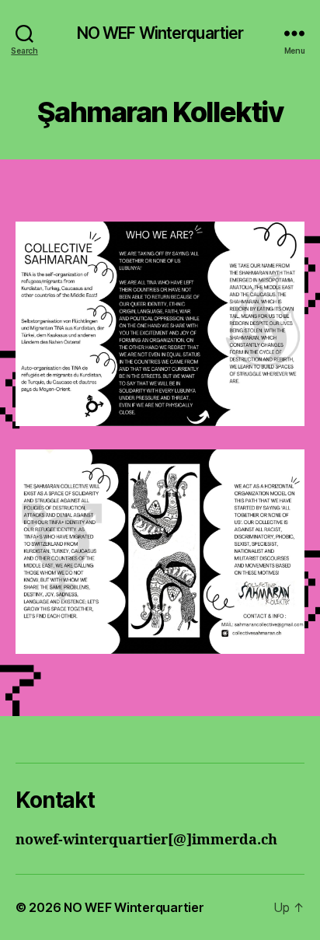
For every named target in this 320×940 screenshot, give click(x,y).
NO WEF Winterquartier (160, 33)
